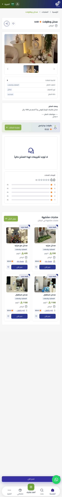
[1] (31, 69)
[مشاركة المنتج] (6, 23)
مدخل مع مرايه (21, 245)
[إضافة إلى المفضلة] (13, 23)
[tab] (31, 69)
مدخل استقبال (50, 294)
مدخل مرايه (51, 245)
